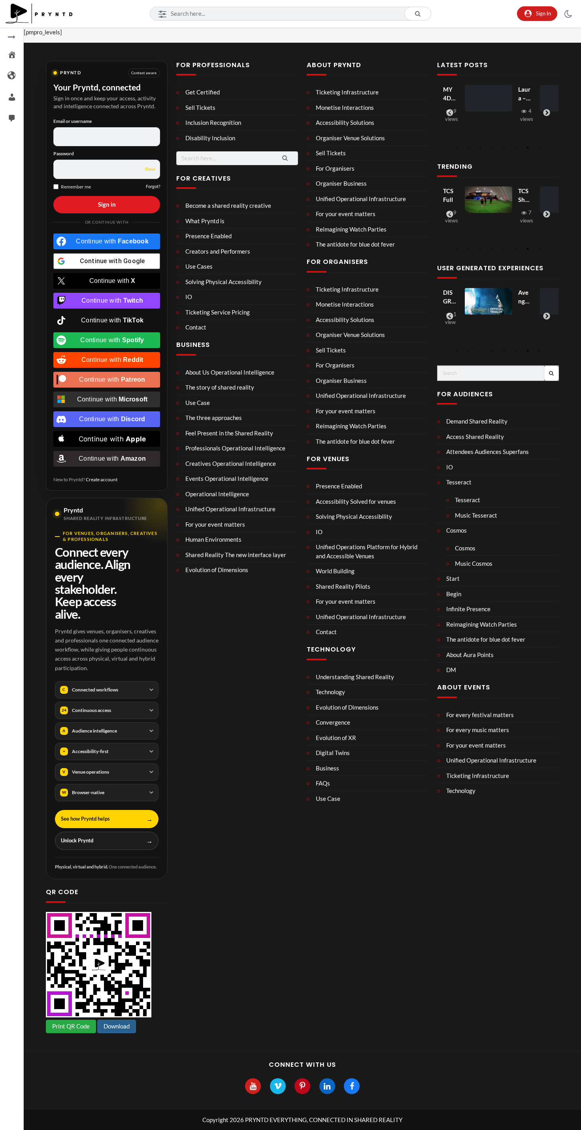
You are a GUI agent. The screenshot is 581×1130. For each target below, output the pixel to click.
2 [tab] (468, 147)
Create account (101, 479)
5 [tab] (504, 147)
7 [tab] (528, 147)
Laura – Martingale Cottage (524, 94)
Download (117, 1026)
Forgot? (153, 186)
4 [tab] (492, 147)
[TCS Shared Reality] (488, 199)
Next (547, 113)
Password (63, 153)
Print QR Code (71, 1026)
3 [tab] (480, 147)
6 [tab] (516, 147)
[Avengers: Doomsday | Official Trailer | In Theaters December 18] (488, 301)
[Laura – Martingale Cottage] (488, 98)
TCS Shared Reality (524, 195)
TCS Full (448, 195)
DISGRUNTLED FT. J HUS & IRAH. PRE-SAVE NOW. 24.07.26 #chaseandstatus (449, 297)
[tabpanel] (498, 105)
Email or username (72, 121)
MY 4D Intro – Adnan (449, 94)
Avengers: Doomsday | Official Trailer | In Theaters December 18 (524, 297)
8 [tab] (539, 147)
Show (150, 168)
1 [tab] (456, 147)
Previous (450, 113)
